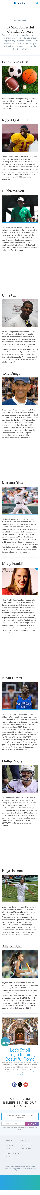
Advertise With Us (11, 1143)
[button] (37, 3)
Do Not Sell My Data (26, 1145)
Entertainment (20, 20)
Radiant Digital (11, 1159)
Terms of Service (25, 1143)
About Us (9, 1140)
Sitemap (8, 1156)
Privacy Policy (24, 1140)
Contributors (10, 1151)
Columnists (9, 1148)
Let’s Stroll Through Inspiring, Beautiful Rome (20, 1054)
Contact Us (9, 1145)
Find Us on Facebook (12, 1153)
